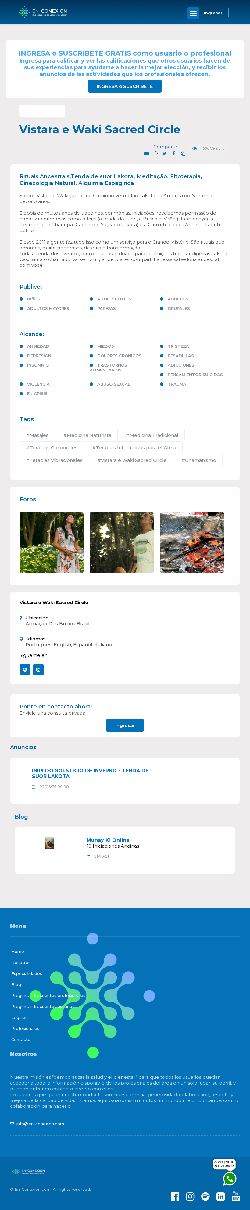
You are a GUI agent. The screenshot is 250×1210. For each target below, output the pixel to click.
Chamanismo (42, 111)
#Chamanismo (198, 460)
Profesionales (25, 1028)
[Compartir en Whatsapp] (155, 154)
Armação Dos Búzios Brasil (58, 623)
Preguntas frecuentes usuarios (42, 1006)
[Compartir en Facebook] (174, 154)
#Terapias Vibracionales (54, 460)
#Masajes (37, 435)
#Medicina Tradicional (152, 435)
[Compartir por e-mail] (146, 154)
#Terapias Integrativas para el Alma (134, 448)
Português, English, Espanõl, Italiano (69, 644)
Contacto (20, 1039)
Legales (19, 1017)
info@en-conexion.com (40, 1123)
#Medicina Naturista (87, 435)
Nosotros (20, 962)
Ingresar (125, 725)
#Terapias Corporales (51, 448)
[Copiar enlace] (183, 154)
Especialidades (26, 973)
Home (17, 951)
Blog (16, 984)
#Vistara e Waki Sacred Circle (132, 460)
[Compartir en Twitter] (165, 154)
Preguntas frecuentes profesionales (48, 995)
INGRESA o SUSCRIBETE (125, 86)
